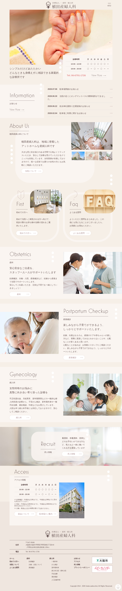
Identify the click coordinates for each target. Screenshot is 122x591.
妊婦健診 (32, 561)
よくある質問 (79, 233)
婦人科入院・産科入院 (59, 571)
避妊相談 (54, 577)
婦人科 (19, 418)
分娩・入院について (35, 564)
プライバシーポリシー (82, 567)
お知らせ (77, 558)
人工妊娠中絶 (56, 580)
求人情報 (71, 454)
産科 (19, 294)
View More (96, 75)
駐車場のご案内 (45, 514)
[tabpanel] (61, 37)
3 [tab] (110, 42)
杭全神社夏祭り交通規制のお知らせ (69, 106)
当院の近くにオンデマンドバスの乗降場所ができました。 (76, 97)
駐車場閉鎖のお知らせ (63, 89)
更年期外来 (55, 567)
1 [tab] (110, 36)
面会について (23, 514)
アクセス (77, 561)
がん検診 (54, 564)
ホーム (12, 558)
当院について (30, 171)
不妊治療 (54, 574)
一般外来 (54, 561)
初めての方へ (25, 233)
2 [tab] (110, 39)
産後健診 (72, 358)
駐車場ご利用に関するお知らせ (67, 113)
